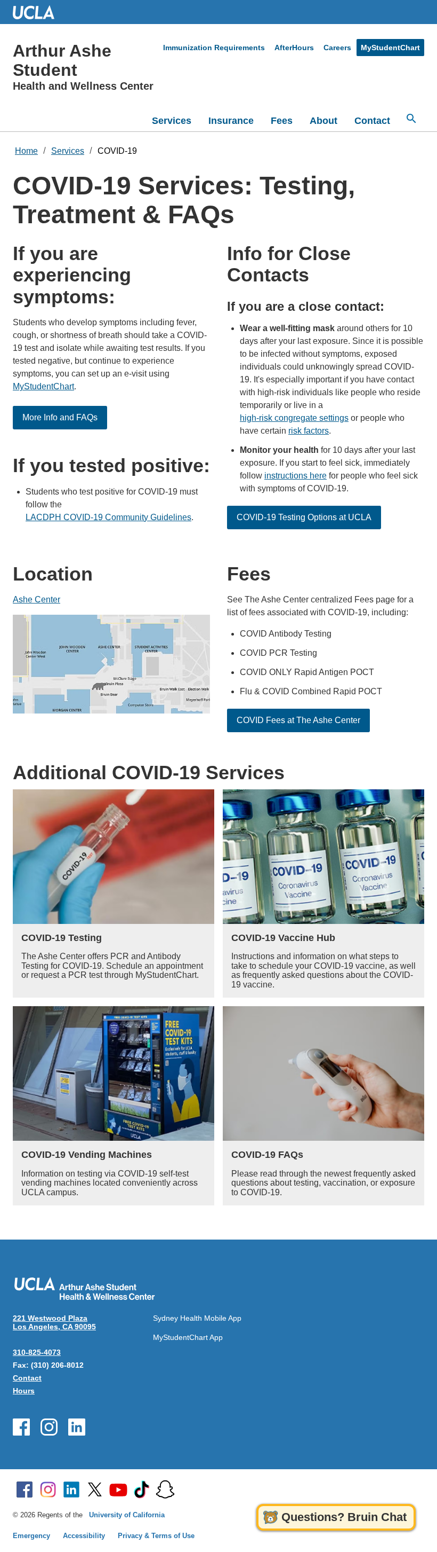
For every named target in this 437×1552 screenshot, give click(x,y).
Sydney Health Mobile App (197, 1318)
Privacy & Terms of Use (156, 1536)
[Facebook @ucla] (24, 1489)
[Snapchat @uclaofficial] (165, 1489)
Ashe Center (36, 599)
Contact (372, 120)
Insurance (231, 120)
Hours (24, 1390)
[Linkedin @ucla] (71, 1489)
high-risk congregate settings (294, 417)
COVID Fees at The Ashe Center (298, 720)
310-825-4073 (37, 1352)
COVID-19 (117, 150)
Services (171, 120)
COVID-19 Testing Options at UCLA (304, 517)
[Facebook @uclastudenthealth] (21, 1427)
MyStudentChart (390, 47)
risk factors (308, 430)
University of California (127, 1515)
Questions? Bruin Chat (344, 1517)
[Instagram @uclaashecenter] (49, 1427)
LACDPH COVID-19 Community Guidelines (108, 517)
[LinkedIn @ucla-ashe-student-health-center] (77, 1427)
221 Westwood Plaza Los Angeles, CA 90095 (54, 1322)
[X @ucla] (95, 1489)
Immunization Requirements (214, 47)
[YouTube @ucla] (118, 1489)
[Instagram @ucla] (48, 1489)
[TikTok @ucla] (141, 1489)
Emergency (31, 1536)
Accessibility (84, 1536)
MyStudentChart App (188, 1337)
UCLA (38, 12)
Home (26, 150)
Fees (282, 120)
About (323, 120)
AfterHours (294, 47)
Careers (337, 47)
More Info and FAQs (60, 417)
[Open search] (411, 118)
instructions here (295, 475)
